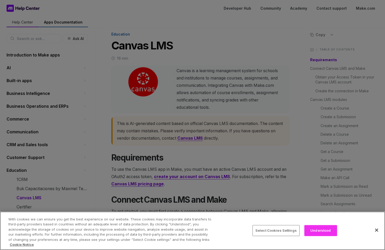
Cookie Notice (22, 244)
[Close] (376, 230)
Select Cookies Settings (276, 230)
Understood (320, 230)
